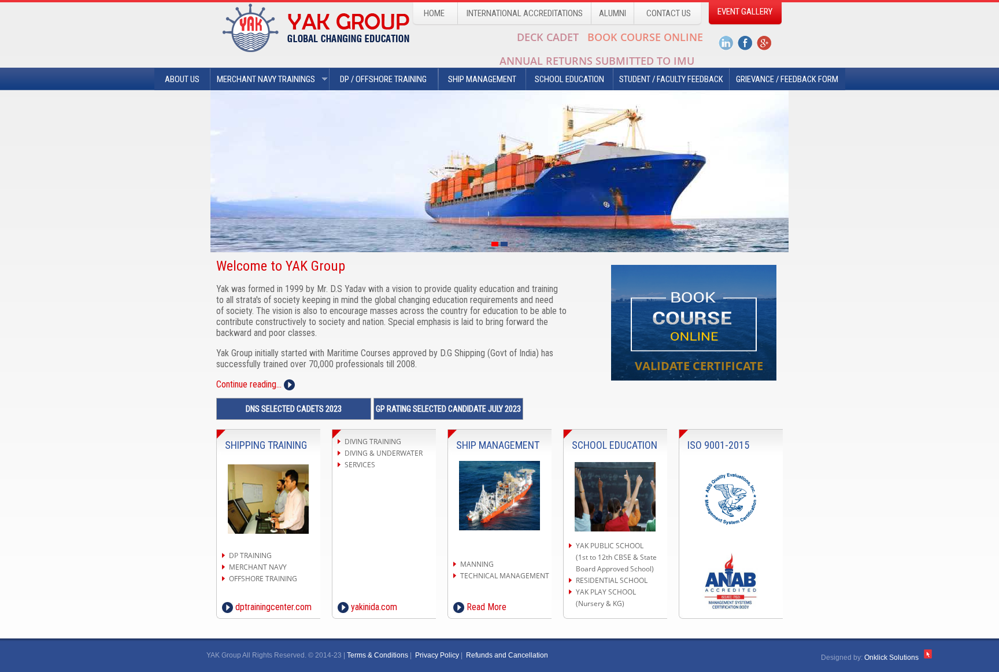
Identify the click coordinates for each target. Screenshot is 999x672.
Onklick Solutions (892, 657)
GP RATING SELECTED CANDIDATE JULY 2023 (448, 408)
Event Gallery (744, 11)
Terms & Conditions (377, 655)
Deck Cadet (548, 37)
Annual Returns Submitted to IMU (597, 61)
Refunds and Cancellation (507, 655)
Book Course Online (645, 37)
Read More (485, 606)
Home (434, 13)
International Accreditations (525, 13)
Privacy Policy (437, 655)
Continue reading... (250, 384)
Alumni (612, 13)
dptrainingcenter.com (272, 606)
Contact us (668, 13)
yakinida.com (373, 606)
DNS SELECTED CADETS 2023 (294, 408)
